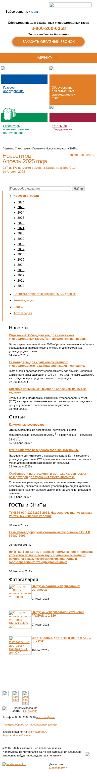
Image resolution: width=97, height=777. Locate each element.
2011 (20, 280)
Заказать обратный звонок (48, 42)
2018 (20, 244)
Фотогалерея (22, 313)
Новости (18, 327)
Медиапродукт (58, 767)
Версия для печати (81, 155)
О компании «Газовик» (29, 148)
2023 (20, 217)
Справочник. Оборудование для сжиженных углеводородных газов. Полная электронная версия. (48, 337)
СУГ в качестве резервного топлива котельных (44, 450)
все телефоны (45, 717)
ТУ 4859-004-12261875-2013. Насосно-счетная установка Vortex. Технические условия (50, 514)
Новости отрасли (26, 195)
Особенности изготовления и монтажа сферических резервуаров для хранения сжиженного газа (47, 475)
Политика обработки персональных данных (44, 294)
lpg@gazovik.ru (37, 731)
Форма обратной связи (16, 735)
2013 (20, 270)
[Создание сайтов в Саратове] (14, 764)
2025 (20, 207)
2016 (20, 254)
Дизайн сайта (57, 764)
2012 (20, 275)
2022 (20, 223)
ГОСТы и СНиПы (27, 505)
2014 (20, 265)
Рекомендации (23, 300)
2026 (20, 202)
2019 (20, 239)
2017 (20, 249)
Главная (7, 148)
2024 (20, 212)
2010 (20, 286)
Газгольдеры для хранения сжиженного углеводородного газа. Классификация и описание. (47, 364)
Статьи (18, 307)
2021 (20, 228)
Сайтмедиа (30, 710)
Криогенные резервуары (27, 424)
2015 (20, 259)
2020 (20, 233)
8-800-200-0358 (48, 28)
